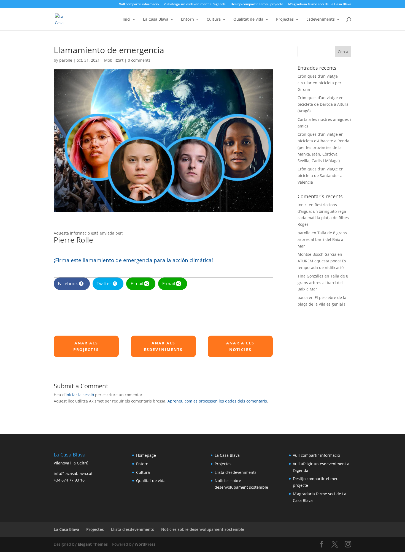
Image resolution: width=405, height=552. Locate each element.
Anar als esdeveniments (163, 346)
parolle (65, 60)
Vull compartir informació (139, 4)
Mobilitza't (113, 60)
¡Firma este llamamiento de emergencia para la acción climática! (133, 260)
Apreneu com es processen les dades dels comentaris (217, 401)
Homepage (146, 455)
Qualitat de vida (248, 19)
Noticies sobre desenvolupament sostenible (202, 529)
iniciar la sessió (80, 394)
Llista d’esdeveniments (235, 472)
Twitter (104, 284)
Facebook (68, 284)
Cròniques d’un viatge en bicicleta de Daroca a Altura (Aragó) (323, 104)
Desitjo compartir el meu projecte (257, 4)
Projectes (285, 19)
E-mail (137, 284)
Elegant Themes (93, 544)
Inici (126, 19)
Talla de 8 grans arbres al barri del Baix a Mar (322, 239)
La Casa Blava (155, 19)
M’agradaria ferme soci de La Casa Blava (319, 4)
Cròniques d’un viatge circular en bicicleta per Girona (319, 83)
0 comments (139, 60)
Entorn (187, 19)
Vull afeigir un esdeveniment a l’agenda (195, 4)
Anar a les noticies (240, 346)
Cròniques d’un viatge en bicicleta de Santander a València (321, 175)
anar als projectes (86, 346)
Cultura (214, 19)
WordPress (145, 544)
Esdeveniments (320, 19)
